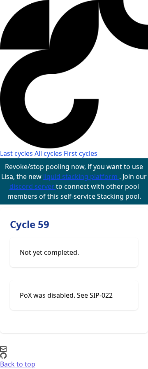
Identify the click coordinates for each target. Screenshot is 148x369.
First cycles (80, 153)
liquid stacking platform (81, 176)
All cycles (48, 153)
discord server (32, 186)
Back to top (17, 364)
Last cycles (16, 153)
